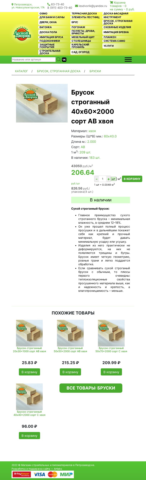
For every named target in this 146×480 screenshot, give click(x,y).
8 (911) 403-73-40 (59, 7)
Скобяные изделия (117, 27)
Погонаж (78, 27)
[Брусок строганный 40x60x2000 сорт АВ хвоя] (42, 103)
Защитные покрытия (47, 45)
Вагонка (46, 27)
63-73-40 (57, 4)
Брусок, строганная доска (118, 22)
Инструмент (112, 17)
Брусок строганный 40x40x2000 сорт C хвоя (29, 413)
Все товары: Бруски (91, 388)
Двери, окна (48, 22)
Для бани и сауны (52, 17)
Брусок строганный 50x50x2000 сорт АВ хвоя (70, 349)
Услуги (109, 46)
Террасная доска (84, 13)
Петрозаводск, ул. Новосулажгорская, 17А (28, 6)
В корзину (132, 179)
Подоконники (50, 41)
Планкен (110, 37)
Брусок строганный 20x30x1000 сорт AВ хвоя (29, 349)
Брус (75, 22)
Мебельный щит (83, 37)
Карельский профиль (80, 45)
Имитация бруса (51, 37)
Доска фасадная (116, 13)
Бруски (95, 71)
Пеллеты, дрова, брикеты (83, 32)
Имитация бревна (116, 32)
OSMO (43, 13)
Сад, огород (80, 52)
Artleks (58, 468)
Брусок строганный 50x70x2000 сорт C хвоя (111, 349)
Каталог (21, 71)
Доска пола (48, 32)
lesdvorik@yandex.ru (93, 6)
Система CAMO (114, 41)
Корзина (120, 2)
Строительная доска (50, 52)
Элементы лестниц (85, 17)
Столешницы (81, 41)
